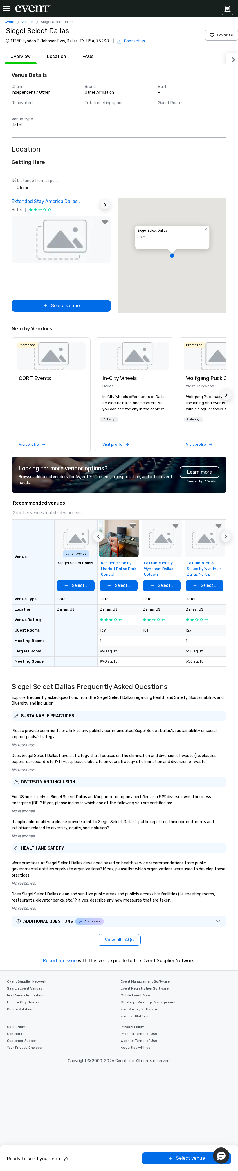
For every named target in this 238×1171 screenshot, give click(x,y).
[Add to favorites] (105, 222)
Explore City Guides (23, 1002)
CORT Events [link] (35, 378)
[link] (51, 356)
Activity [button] (109, 419)
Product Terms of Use (139, 1034)
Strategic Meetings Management (148, 1002)
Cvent (10, 22)
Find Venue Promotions (26, 995)
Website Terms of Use (139, 1041)
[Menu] (6, 8)
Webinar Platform (135, 1016)
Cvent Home (17, 1027)
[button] (172, 255)
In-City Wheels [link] (119, 378)
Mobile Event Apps (136, 995)
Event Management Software (145, 981)
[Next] (232, 58)
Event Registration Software (145, 988)
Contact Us (16, 1034)
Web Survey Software (139, 1009)
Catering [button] (193, 419)
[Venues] (227, 9)
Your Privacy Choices (24, 1048)
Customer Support (22, 1041)
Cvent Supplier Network (26, 981)
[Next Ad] (105, 204)
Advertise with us (135, 1048)
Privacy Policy (132, 1027)
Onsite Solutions (20, 1009)
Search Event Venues (24, 988)
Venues (27, 22)
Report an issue (60, 960)
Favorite (225, 35)
